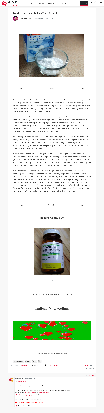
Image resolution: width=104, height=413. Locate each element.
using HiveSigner (44, 393)
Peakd (27, 393)
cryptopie (24, 18)
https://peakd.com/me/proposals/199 (26, 395)
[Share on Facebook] (84, 368)
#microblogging (19, 361)
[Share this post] (93, 368)
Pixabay (51, 83)
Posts (32, 3)
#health (27, 361)
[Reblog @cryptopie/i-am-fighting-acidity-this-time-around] (82, 365)
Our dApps (62, 3)
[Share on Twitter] (87, 368)
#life (39, 361)
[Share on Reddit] (89, 368)
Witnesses (51, 3)
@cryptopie (22, 381)
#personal (38, 18)
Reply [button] (28, 405)
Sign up (84, 3)
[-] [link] (93, 379)
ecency (33, 393)
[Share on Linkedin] (91, 368)
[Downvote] (46, 365)
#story (34, 361)
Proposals (40, 3)
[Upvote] (43, 365)
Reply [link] (86, 365)
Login (77, 3)
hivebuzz (19, 379)
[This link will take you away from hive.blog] (52, 281)
